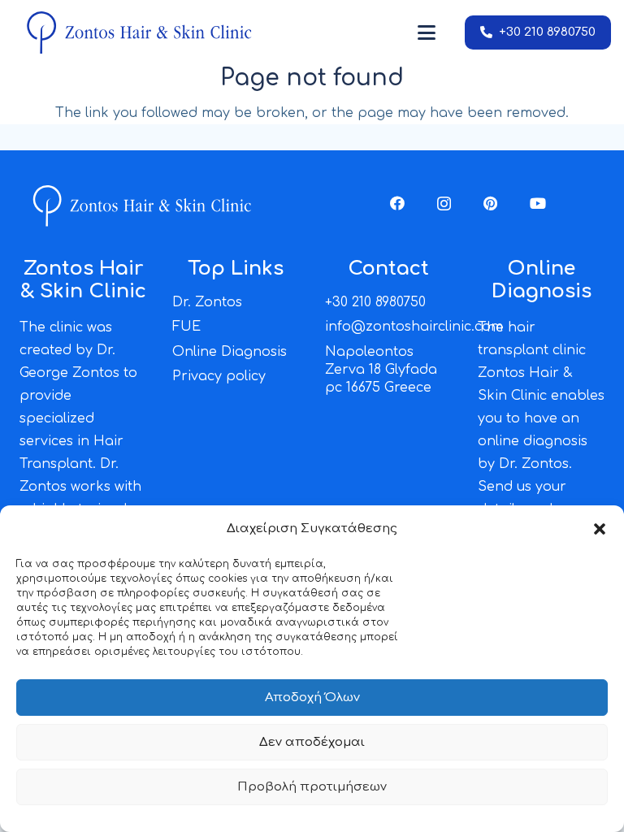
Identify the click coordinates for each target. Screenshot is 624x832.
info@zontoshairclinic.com (414, 326)
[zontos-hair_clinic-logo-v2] (138, 32)
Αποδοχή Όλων (312, 697)
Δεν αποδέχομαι (312, 742)
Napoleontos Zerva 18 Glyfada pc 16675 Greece (381, 370)
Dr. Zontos (207, 302)
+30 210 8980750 (375, 302)
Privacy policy (219, 376)
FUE (186, 326)
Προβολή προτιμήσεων (312, 787)
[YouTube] (538, 203)
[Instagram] (444, 204)
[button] (600, 529)
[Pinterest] (490, 203)
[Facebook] (397, 203)
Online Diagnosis (229, 351)
